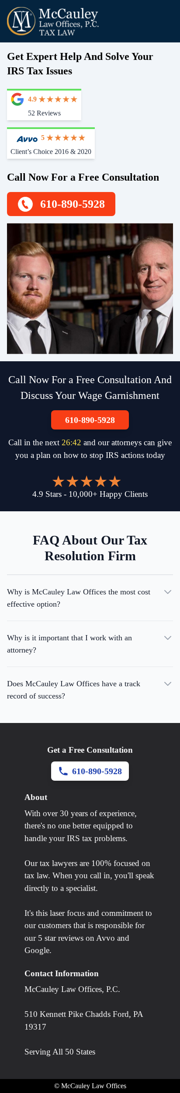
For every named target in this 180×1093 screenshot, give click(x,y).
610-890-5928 (90, 420)
